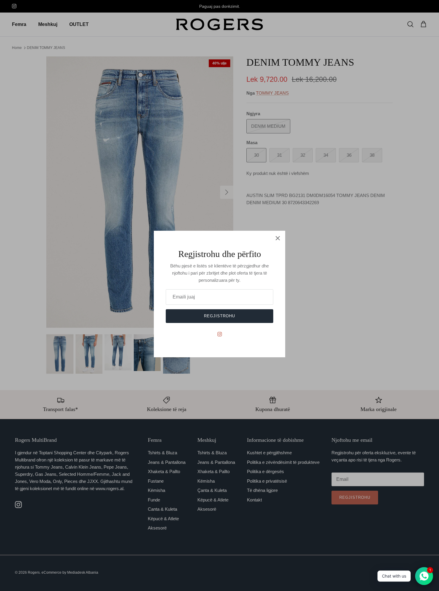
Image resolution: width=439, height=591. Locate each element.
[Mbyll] (277, 238)
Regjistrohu (219, 316)
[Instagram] (219, 334)
